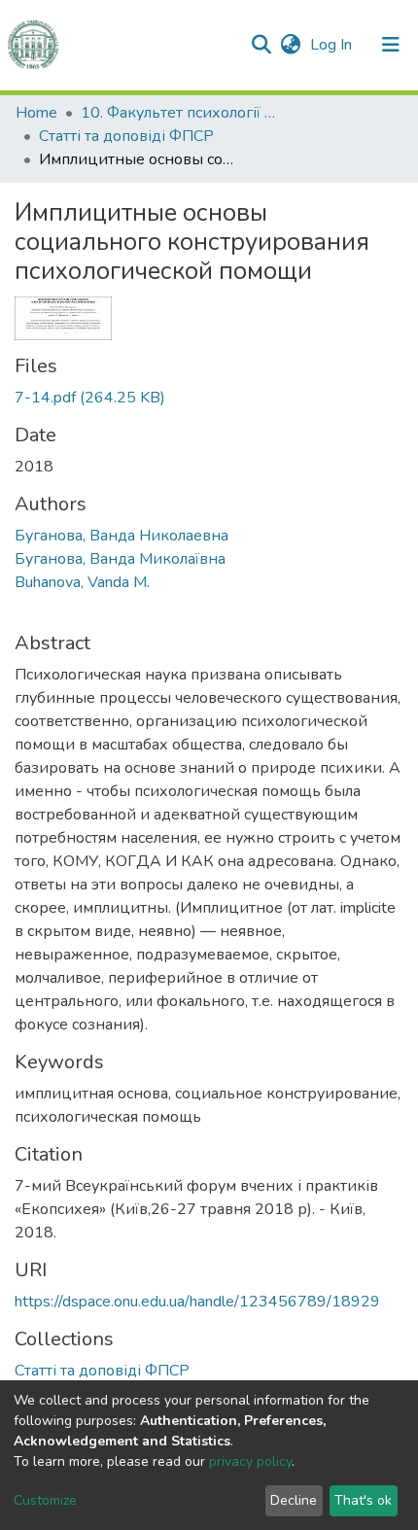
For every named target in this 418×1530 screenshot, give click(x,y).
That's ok (363, 1500)
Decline (293, 1500)
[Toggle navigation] (391, 44)
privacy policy (250, 1461)
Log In (333, 44)
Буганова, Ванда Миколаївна (120, 559)
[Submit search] (261, 44)
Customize (45, 1500)
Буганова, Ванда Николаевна (121, 535)
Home (36, 112)
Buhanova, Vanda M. (82, 582)
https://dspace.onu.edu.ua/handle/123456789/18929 (197, 1301)
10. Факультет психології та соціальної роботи (178, 112)
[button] (290, 44)
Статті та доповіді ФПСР (126, 136)
